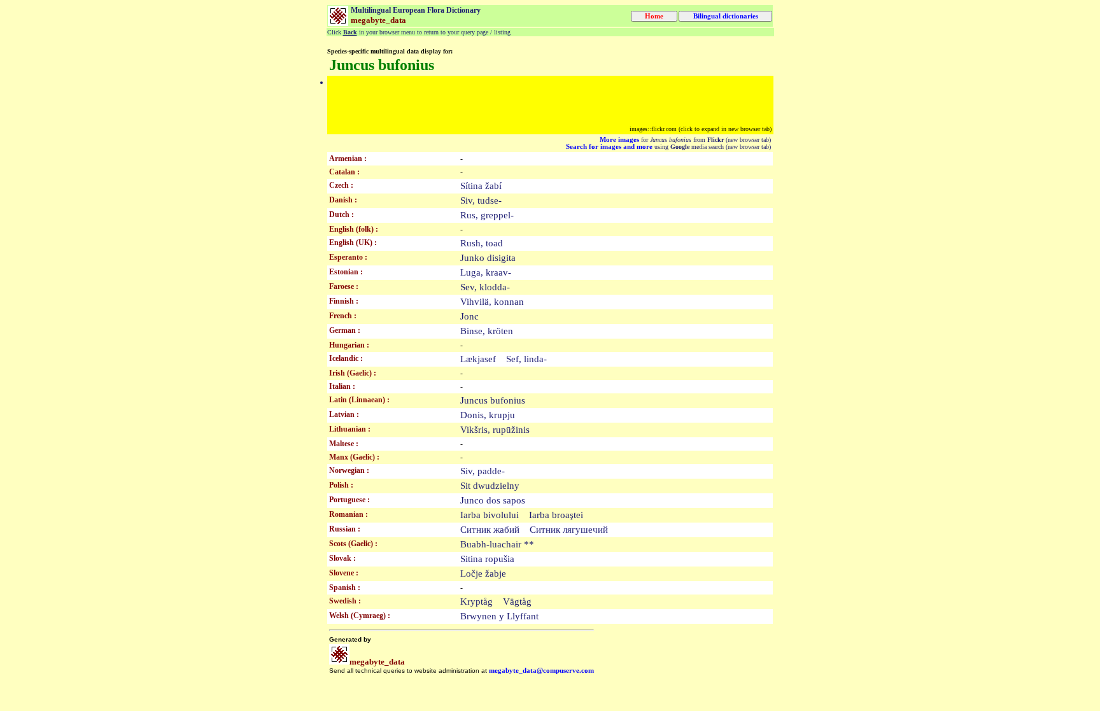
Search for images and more (609, 146)
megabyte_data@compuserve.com (541, 670)
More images (619, 139)
